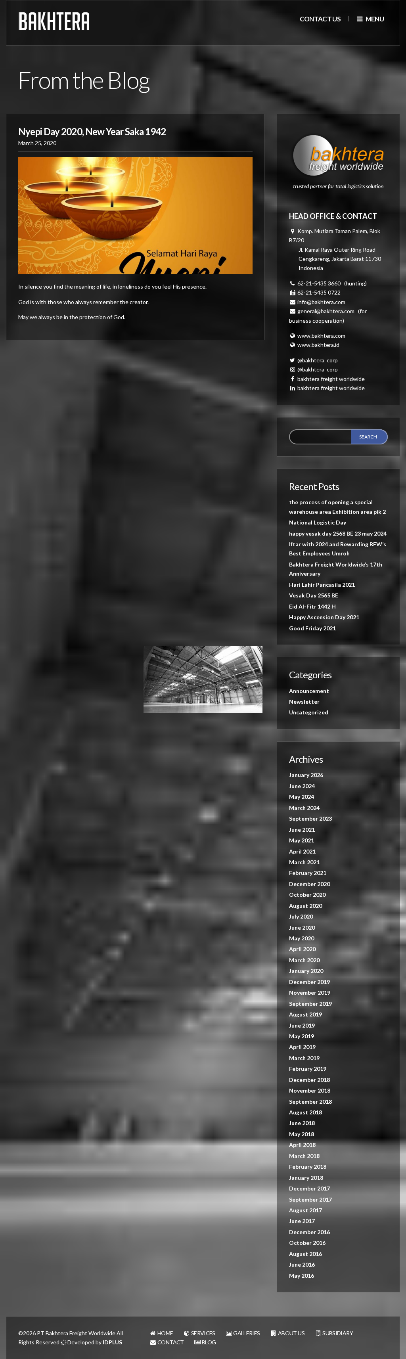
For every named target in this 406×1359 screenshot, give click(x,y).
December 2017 (309, 1188)
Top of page (384, 1337)
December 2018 (309, 1079)
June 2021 (302, 829)
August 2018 (305, 1112)
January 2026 (306, 774)
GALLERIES (246, 1333)
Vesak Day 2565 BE (313, 595)
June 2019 (302, 1025)
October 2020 (307, 894)
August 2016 (305, 1253)
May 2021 (301, 840)
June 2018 (302, 1123)
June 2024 (302, 786)
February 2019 (307, 1068)
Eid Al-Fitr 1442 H (312, 606)
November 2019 (309, 992)
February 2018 (307, 1166)
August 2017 (305, 1210)
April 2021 (302, 851)
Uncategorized (308, 712)
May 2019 (301, 1036)
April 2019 (302, 1046)
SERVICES (202, 1333)
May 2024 (301, 796)
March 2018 (304, 1155)
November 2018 (309, 1090)
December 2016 (309, 1232)
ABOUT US (290, 1333)
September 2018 (310, 1101)
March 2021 (304, 862)
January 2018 (306, 1177)
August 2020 (305, 905)
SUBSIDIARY (337, 1333)
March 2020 (304, 960)
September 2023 (310, 818)
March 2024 (304, 807)
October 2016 (307, 1242)
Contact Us (320, 19)
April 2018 (302, 1144)
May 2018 (301, 1134)
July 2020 (301, 916)
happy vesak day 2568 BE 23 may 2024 (338, 533)
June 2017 (302, 1220)
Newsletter (304, 701)
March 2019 (304, 1058)
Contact (170, 1342)
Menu (374, 19)
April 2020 (302, 949)
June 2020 (302, 927)
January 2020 (306, 970)
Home (165, 1333)
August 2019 (305, 1014)
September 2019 (310, 1003)
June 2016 (302, 1264)
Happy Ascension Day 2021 (324, 617)
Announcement (309, 690)
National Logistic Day (317, 522)
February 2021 (307, 872)
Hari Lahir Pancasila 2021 (322, 584)
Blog (208, 1342)
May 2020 (301, 938)
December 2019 (309, 981)
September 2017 (310, 1199)
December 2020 (309, 883)
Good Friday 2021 (312, 628)
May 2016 (301, 1275)
